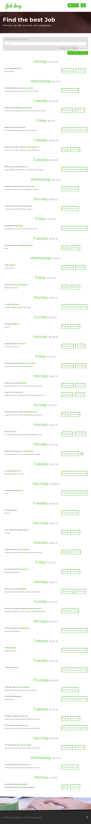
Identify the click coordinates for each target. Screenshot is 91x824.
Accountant (10, 68)
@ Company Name (20, 285)
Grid (76, 48)
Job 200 (8, 324)
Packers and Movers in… (14, 451)
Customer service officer (15, 206)
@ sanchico (24, 569)
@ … (24, 127)
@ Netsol (25, 628)
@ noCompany (20, 344)
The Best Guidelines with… (15, 716)
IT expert (8, 304)
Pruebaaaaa (10, 490)
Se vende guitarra (12, 569)
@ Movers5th (28, 88)
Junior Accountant (12, 363)
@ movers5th (26, 745)
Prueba (8, 471)
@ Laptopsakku (26, 108)
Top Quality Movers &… (14, 764)
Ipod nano (9, 285)
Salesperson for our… (13, 549)
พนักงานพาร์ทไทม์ (10, 784)
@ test (26, 530)
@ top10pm (28, 451)
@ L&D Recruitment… (33, 608)
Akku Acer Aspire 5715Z (14, 127)
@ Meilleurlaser (31, 412)
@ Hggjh (19, 226)
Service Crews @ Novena (15, 608)
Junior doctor (10, 392)
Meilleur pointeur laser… (15, 412)
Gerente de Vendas (13, 245)
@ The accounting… (28, 363)
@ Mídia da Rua (27, 245)
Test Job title (10, 687)
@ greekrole (16, 471)
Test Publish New (12, 696)
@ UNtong (15, 324)
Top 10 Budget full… (13, 745)
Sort (82, 48)
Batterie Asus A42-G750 (14, 147)
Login (74, 5)
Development (10, 226)
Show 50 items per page (77, 53)
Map (64, 48)
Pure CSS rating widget (14, 530)
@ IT (20, 696)
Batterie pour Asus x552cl (15, 167)
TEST (7, 648)
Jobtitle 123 (9, 344)
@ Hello (12, 265)
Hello (7, 265)
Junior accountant (12, 383)
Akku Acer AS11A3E (12, 108)
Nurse (7, 431)
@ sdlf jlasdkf (21, 784)
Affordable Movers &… (14, 88)
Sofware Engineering (13, 628)
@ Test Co (15, 667)
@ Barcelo (19, 490)
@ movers (27, 764)
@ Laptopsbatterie (31, 147)
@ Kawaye (13, 510)
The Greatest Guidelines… (15, 725)
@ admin (28, 206)
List (71, 48)
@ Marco (18, 68)
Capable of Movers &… (14, 186)
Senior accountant (12, 589)
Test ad (8, 667)
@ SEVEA (12, 648)
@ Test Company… (23, 687)
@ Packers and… (29, 186)
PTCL (7, 510)
